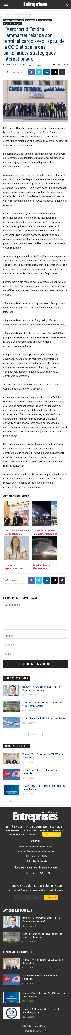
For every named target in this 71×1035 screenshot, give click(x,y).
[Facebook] (20, 874)
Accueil (6, 14)
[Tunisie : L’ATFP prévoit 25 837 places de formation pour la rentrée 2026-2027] (11, 1013)
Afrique (58, 830)
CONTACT (35, 841)
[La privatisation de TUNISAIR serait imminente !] (11, 722)
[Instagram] (28, 874)
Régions (45, 830)
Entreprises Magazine (16, 64)
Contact (33, 834)
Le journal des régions (12, 23)
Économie (56, 826)
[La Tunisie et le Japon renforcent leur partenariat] (11, 774)
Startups (30, 830)
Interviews (17, 834)
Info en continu (36, 826)
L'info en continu (44, 20)
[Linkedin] (35, 874)
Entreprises (30, 20)
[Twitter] (42, 874)
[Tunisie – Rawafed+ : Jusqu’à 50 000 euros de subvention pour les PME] (11, 790)
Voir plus (34, 734)
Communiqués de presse (25, 14)
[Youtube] (50, 874)
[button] (66, 4)
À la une (17, 826)
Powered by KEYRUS (33, 1030)
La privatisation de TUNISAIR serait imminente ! (44, 718)
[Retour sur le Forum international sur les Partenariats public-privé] (11, 691)
